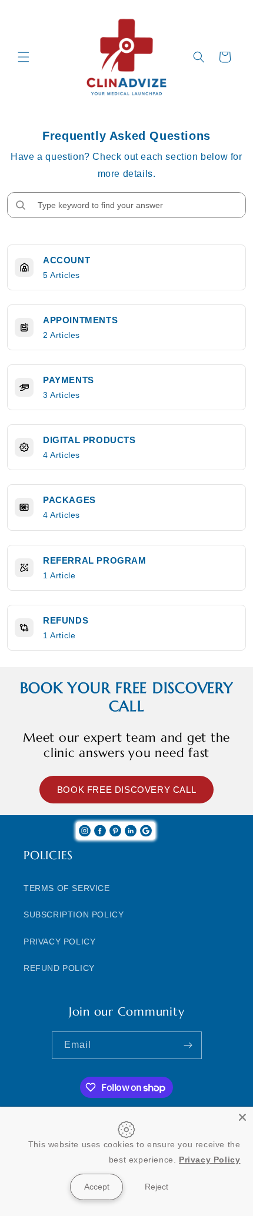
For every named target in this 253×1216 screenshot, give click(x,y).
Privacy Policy (209, 1159)
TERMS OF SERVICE (67, 888)
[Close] (242, 1117)
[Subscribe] (188, 1045)
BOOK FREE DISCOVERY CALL (126, 790)
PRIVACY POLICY (59, 941)
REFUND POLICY (59, 968)
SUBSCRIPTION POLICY (74, 914)
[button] (23, 57)
